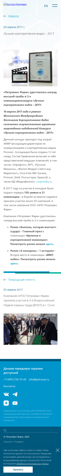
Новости (13, 16)
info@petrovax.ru (39, 379)
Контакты (9, 386)
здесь (49, 244)
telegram (15, 394)
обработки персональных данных (32, 463)
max (35, 394)
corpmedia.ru (44, 181)
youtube (15, 403)
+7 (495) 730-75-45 (15, 379)
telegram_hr (25, 394)
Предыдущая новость (21, 279)
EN (46, 6)
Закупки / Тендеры (13, 441)
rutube (25, 403)
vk (6, 394)
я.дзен (6, 403)
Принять (18, 469)
